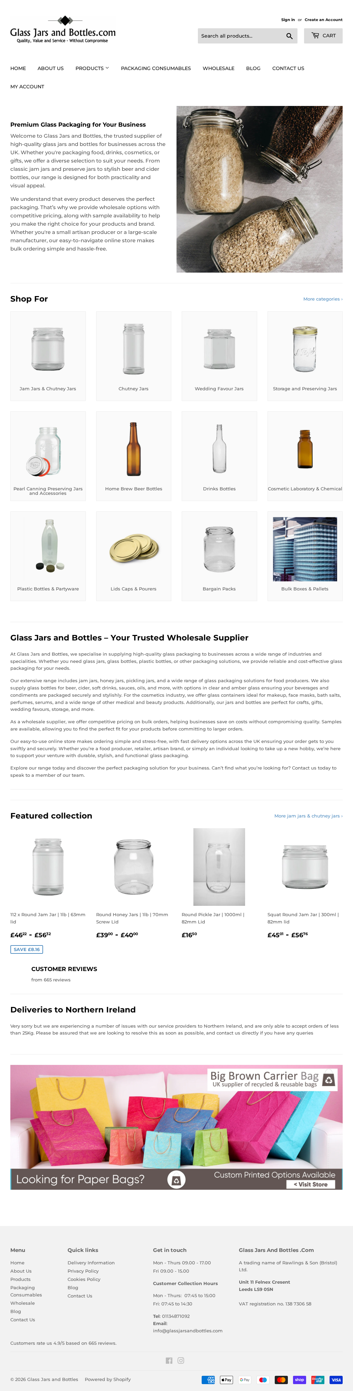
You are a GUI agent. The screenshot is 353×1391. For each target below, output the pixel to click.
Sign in (288, 19)
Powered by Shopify (108, 1379)
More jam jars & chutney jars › (308, 816)
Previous (21, 1127)
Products (90, 68)
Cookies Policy (84, 1279)
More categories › (323, 299)
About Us (51, 68)
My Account (27, 87)
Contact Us (288, 68)
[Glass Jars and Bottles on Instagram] (181, 1361)
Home (18, 68)
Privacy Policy (83, 1271)
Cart (328, 35)
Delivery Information (91, 1262)
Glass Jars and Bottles (52, 1379)
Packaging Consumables (156, 68)
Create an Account (324, 19)
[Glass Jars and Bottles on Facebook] (169, 1361)
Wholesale (218, 68)
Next (331, 1127)
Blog (253, 68)
